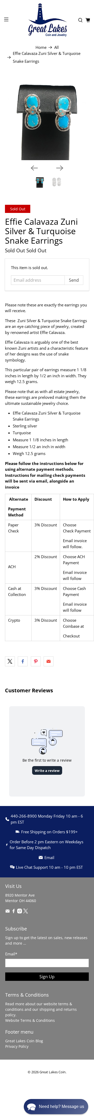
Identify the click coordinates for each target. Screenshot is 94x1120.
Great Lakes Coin (52, 1072)
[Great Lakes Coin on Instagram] (19, 911)
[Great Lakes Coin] (47, 20)
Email (11, 953)
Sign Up (47, 977)
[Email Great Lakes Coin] (7, 911)
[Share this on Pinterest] (36, 661)
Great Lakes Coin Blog (24, 1040)
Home (41, 47)
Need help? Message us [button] (61, 1106)
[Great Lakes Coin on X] (25, 911)
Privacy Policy (16, 1046)
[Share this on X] (10, 661)
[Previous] (34, 168)
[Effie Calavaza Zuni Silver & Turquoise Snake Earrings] (47, 118)
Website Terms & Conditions (30, 1020)
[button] (56, 1106)
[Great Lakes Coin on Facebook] (13, 911)
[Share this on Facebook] (23, 661)
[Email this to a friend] (49, 661)
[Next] (60, 168)
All (56, 47)
